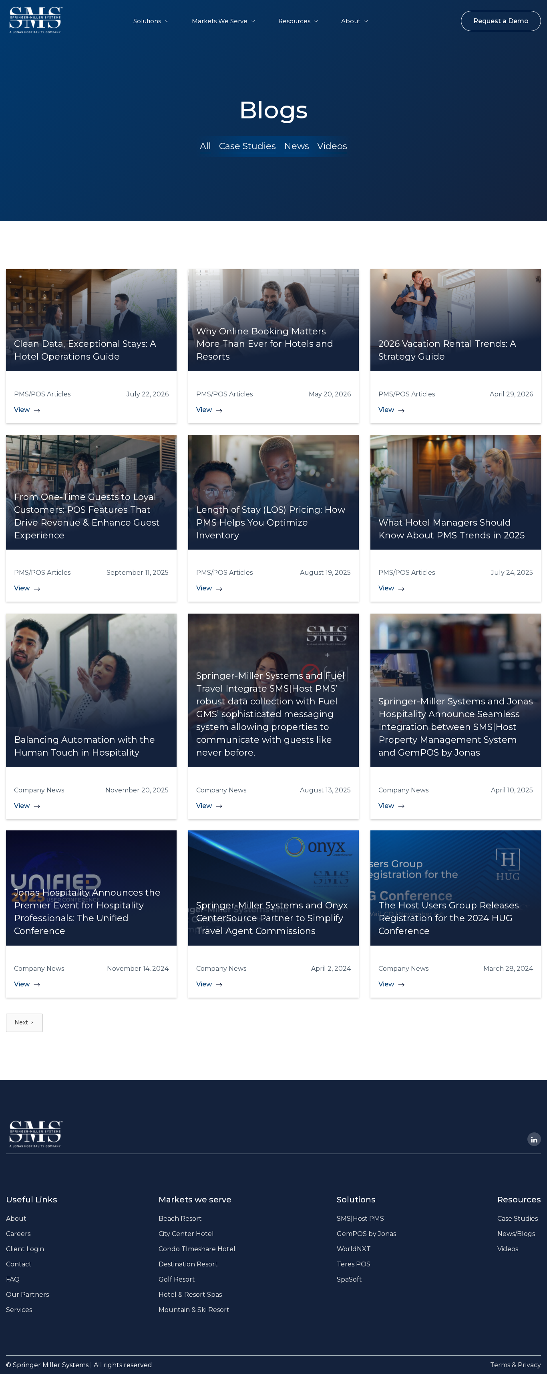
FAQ (13, 1279)
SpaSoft (349, 1279)
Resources (294, 21)
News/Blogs (516, 1234)
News (296, 146)
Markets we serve (195, 1199)
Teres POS (353, 1264)
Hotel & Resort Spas (190, 1294)
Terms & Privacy (515, 1365)
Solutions (147, 21)
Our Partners (27, 1294)
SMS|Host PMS (360, 1218)
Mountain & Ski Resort (194, 1310)
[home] (28, 20)
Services (19, 1310)
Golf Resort (177, 1279)
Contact (19, 1264)
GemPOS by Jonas (366, 1234)
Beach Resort (180, 1218)
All (205, 146)
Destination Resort (188, 1264)
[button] (151, 21)
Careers (18, 1234)
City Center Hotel (186, 1234)
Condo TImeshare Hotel (197, 1249)
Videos (332, 146)
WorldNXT (354, 1249)
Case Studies (247, 146)
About (350, 21)
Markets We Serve (219, 21)
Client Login (25, 1249)
